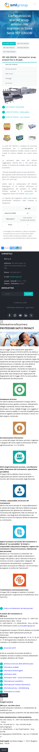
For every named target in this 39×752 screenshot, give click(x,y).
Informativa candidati (11, 667)
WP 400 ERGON (9, 44)
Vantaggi (8, 78)
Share (6, 248)
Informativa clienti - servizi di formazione (18, 678)
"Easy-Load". (29, 194)
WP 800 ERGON (22, 48)
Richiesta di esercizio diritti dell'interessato (18, 664)
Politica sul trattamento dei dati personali (18, 608)
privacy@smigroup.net (27, 626)
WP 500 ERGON (22, 44)
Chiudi (4, 695)
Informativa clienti (10, 674)
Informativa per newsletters (13, 681)
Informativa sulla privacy (15, 307)
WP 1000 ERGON (9, 52)
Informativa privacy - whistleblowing (16, 688)
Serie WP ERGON (11, 64)
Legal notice (29, 307)
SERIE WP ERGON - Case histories (18, 117)
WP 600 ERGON (9, 48)
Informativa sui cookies (12, 691)
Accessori (8, 83)
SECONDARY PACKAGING (15, 107)
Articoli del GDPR (10, 648)
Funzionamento (10, 69)
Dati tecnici (9, 74)
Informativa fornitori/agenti (13, 671)
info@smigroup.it (16, 277)
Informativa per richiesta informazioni (17, 685)
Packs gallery (7, 126)
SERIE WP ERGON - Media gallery (17, 112)
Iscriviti (28, 294)
